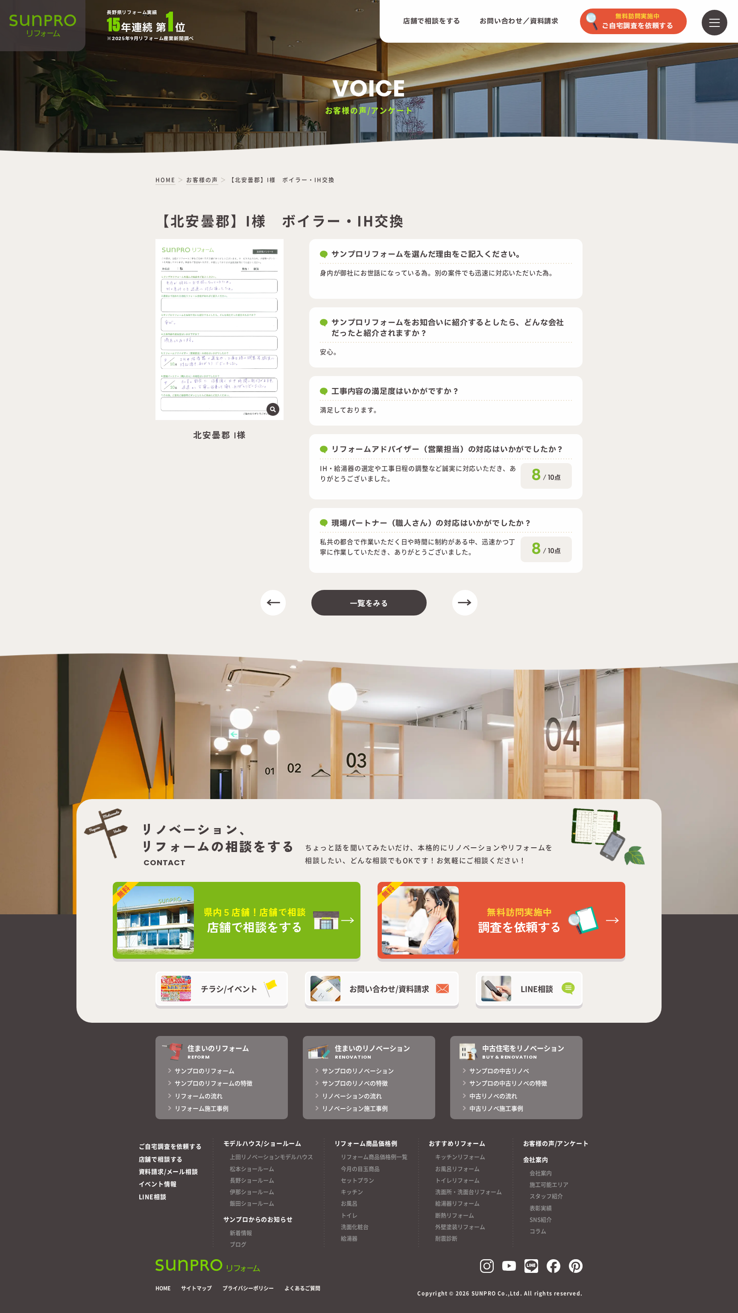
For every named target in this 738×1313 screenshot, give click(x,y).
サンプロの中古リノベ (499, 1070)
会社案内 (541, 1173)
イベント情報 (158, 1183)
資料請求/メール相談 (168, 1171)
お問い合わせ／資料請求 (519, 21)
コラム (538, 1231)
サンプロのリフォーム (204, 1070)
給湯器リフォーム (457, 1203)
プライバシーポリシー (248, 1288)
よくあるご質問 (302, 1288)
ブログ (238, 1244)
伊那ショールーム (252, 1192)
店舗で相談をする (431, 21)
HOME (162, 1288)
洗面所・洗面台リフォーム (468, 1192)
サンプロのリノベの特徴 (355, 1083)
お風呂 (349, 1203)
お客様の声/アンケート (556, 1143)
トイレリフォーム (457, 1180)
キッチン (352, 1192)
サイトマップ (196, 1288)
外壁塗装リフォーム (460, 1227)
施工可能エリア (549, 1184)
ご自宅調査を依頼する (170, 1146)
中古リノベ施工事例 (496, 1108)
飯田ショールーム (252, 1203)
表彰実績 (541, 1208)
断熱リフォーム (454, 1215)
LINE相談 (153, 1196)
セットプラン (357, 1180)
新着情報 (241, 1232)
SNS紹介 (541, 1219)
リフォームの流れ (199, 1095)
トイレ (349, 1215)
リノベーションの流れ (352, 1095)
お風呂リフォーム (457, 1168)
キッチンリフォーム (460, 1157)
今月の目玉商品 (360, 1168)
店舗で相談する (161, 1159)
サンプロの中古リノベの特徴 (508, 1083)
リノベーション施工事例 (355, 1108)
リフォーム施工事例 (201, 1108)
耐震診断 (446, 1238)
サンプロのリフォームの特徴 (213, 1083)
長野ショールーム (252, 1180)
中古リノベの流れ (493, 1095)
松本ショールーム (252, 1168)
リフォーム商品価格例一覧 (374, 1157)
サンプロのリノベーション (358, 1070)
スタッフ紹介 (546, 1196)
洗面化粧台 (355, 1227)
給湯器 (349, 1238)
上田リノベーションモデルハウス (271, 1157)
